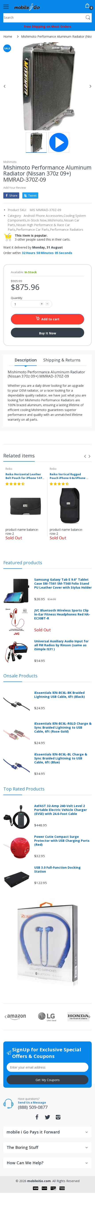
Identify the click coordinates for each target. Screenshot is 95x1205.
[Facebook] (37, 1118)
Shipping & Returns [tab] (61, 360)
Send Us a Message (32, 1102)
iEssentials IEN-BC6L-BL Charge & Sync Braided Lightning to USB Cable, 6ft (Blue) (60, 758)
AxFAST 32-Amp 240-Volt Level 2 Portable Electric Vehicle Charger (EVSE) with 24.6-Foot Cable (60, 810)
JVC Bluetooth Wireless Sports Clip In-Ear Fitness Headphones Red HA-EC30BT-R (62, 614)
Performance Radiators (66, 229)
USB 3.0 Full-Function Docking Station (57, 869)
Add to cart (50, 319)
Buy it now (47, 333)
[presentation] (85, 456)
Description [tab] (26, 360)
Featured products (22, 563)
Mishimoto (10, 162)
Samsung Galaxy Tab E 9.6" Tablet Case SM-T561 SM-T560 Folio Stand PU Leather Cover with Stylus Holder (63, 584)
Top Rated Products (24, 789)
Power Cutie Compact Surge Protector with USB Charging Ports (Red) (61, 841)
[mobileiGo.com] (27, 6)
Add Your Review (14, 188)
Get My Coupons (48, 1080)
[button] (15, 484)
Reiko (9, 469)
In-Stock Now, (37, 220)
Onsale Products (20, 676)
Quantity (16, 298)
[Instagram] (58, 1118)
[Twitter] (47, 1118)
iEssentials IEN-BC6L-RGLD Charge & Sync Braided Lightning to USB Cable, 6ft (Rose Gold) (62, 727)
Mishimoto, (56, 220)
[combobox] (47, 17)
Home (7, 36)
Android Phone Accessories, (44, 216)
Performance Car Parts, (33, 229)
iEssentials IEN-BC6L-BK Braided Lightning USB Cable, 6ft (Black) (59, 695)
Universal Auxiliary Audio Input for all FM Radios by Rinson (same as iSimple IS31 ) (61, 645)
